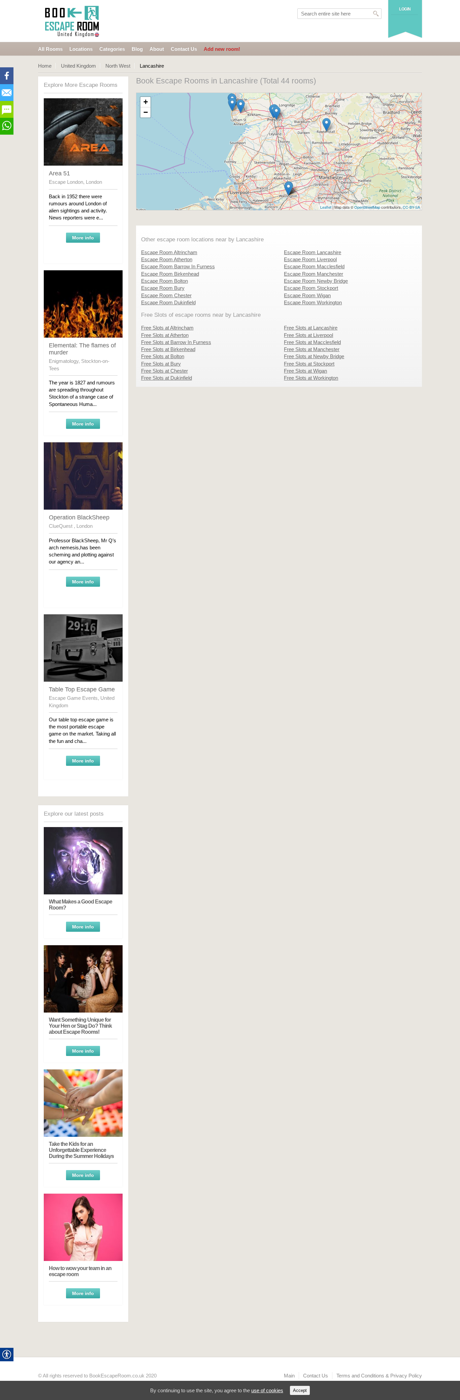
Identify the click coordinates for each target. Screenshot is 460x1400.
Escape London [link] (66, 182)
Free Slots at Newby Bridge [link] (314, 356)
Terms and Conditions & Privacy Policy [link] (379, 1375)
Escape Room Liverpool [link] (310, 259)
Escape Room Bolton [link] (164, 281)
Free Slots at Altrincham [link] (167, 328)
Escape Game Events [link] (73, 698)
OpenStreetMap (367, 207)
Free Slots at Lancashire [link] (310, 328)
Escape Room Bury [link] (163, 288)
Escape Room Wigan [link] (307, 295)
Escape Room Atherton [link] (166, 259)
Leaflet (325, 207)
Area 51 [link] (59, 173)
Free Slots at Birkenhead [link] (168, 349)
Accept (300, 1390)
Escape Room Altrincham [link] (169, 252)
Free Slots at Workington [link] (311, 378)
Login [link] (405, 9)
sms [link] (6, 109)
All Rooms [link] (50, 49)
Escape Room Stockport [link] (311, 288)
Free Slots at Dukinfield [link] (166, 378)
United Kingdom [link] (78, 66)
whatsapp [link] (6, 126)
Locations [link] (81, 49)
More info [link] (83, 237)
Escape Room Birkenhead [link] (170, 274)
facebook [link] (6, 75)
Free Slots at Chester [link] (164, 371)
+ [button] (145, 102)
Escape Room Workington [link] (313, 302)
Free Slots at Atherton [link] (165, 335)
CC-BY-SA (411, 207)
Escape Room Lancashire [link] (312, 252)
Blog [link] (137, 49)
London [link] (94, 182)
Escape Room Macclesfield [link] (314, 266)
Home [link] (45, 66)
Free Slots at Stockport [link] (309, 364)
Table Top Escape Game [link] (82, 689)
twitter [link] (6, 92)
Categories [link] (112, 49)
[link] (72, 21)
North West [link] (117, 66)
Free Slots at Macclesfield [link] (312, 342)
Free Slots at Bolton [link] (162, 356)
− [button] (145, 112)
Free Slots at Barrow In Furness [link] (176, 342)
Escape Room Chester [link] (166, 295)
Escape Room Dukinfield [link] (168, 302)
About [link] (157, 49)
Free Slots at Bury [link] (161, 364)
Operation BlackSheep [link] (79, 517)
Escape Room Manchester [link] (313, 274)
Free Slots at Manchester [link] (311, 349)
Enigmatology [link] (63, 361)
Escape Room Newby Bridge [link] (316, 281)
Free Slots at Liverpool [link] (308, 335)
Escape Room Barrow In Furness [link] (178, 266)
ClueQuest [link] (61, 526)
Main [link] (289, 1375)
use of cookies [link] (267, 1390)
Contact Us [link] (184, 49)
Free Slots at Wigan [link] (305, 371)
